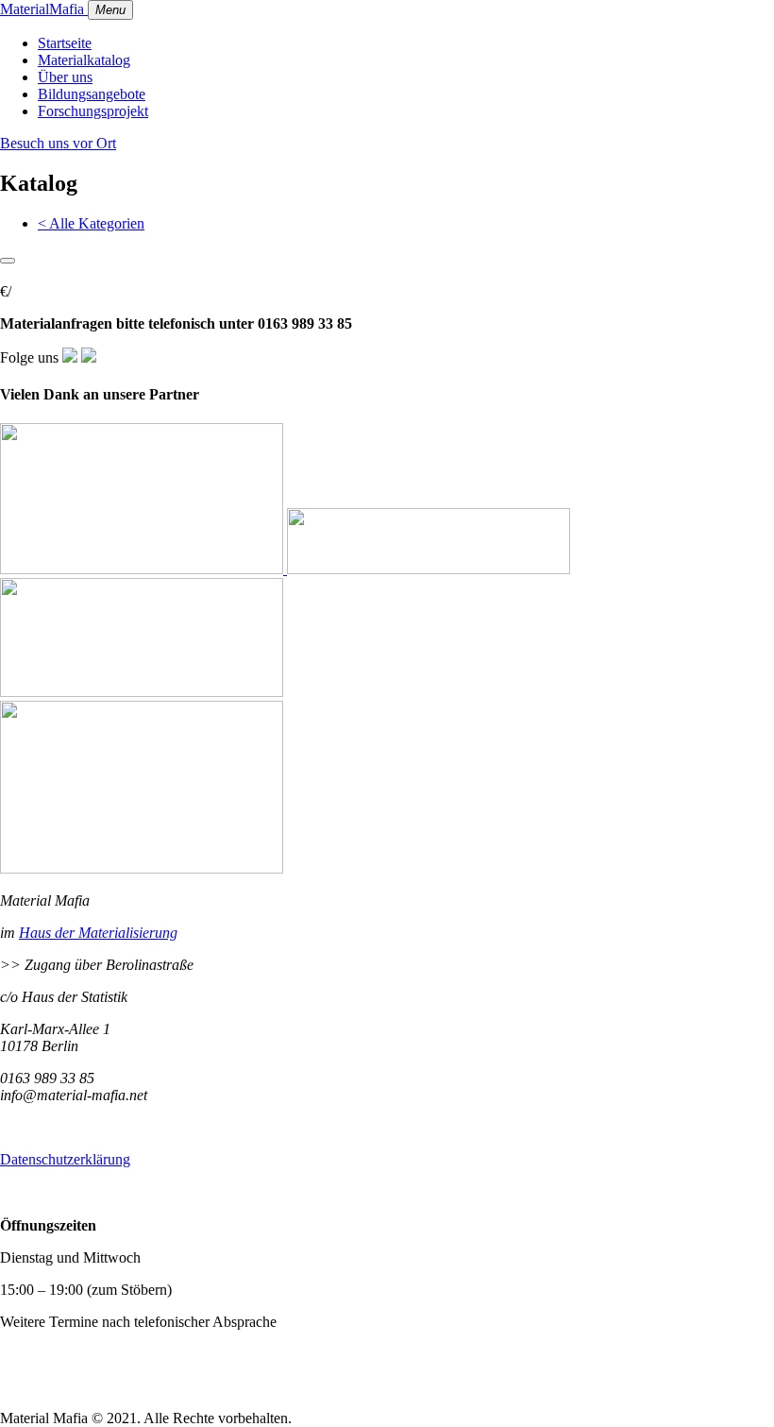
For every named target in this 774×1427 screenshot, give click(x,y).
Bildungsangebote (91, 94)
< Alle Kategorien (91, 223)
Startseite (65, 43)
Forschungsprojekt (93, 111)
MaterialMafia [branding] (44, 9)
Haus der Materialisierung (98, 933)
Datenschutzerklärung (65, 1159)
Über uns (65, 77)
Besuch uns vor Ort (58, 143)
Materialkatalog (84, 60)
